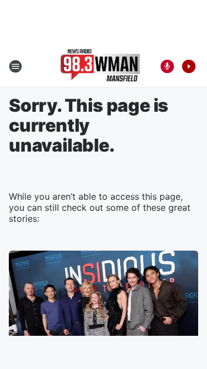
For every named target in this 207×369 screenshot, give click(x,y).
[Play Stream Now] (188, 66)
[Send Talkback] (167, 66)
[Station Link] (100, 66)
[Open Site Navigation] (15, 66)
